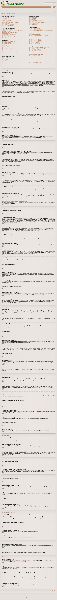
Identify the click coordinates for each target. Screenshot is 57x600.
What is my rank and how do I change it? (8, 36)
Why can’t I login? (5, 21)
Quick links (1, 7)
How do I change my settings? (7, 29)
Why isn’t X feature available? (34, 60)
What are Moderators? (32, 18)
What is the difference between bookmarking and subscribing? (39, 47)
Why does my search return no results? (35, 40)
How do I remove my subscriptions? (35, 50)
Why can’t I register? (5, 19)
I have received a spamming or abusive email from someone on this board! (41, 30)
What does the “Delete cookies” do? (7, 25)
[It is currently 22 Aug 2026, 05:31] (54, 11)
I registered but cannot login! (6, 20)
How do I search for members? (34, 42)
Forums (5, 7)
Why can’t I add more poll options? (7, 45)
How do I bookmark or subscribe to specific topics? (37, 48)
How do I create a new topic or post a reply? (9, 41)
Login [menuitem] (54, 7)
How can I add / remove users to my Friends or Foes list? (38, 35)
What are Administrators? (33, 17)
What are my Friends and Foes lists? (35, 34)
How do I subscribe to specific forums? (35, 49)
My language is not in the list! (6, 33)
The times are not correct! (6, 31)
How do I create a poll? (5, 44)
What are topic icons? (5, 65)
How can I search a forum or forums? (35, 39)
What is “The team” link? (33, 24)
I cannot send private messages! (34, 28)
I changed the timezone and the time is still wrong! (10, 32)
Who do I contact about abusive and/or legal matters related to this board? (41, 61)
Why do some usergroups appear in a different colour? (37, 22)
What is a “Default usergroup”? (34, 23)
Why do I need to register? (6, 17)
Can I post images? (5, 60)
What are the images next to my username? (9, 34)
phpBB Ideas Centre (45, 567)
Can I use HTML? (5, 58)
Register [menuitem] (55, 7)
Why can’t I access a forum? (6, 47)
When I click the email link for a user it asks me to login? (11, 37)
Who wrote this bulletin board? (34, 59)
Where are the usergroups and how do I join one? (37, 20)
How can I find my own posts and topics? (35, 43)
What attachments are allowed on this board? (36, 54)
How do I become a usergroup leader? (35, 21)
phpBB (47, 174)
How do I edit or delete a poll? (6, 46)
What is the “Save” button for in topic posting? (9, 51)
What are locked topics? (6, 64)
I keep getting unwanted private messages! (36, 29)
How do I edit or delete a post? (7, 42)
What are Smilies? (5, 59)
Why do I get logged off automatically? (8, 24)
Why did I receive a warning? (6, 49)
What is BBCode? (5, 57)
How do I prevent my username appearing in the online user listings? (13, 30)
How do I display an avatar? (6, 35)
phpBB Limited (28, 560)
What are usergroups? (32, 19)
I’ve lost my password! (5, 23)
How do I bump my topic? (6, 53)
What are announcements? (6, 62)
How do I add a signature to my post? (8, 43)
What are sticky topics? (5, 63)
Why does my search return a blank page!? (36, 41)
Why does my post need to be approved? (8, 52)
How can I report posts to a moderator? (8, 50)
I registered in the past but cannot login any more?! (10, 22)
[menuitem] (52, 7)
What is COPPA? (4, 18)
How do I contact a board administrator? (35, 62)
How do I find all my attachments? (34, 55)
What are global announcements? (7, 61)
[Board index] (13, 3)
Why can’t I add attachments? (7, 48)
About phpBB (18, 561)
